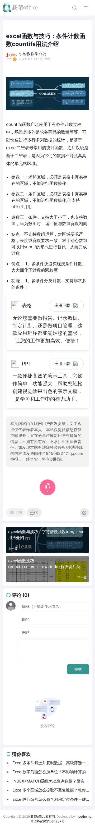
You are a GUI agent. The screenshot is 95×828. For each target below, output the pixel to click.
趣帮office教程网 (43, 816)
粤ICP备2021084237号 (48, 821)
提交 (78, 669)
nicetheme (83, 816)
